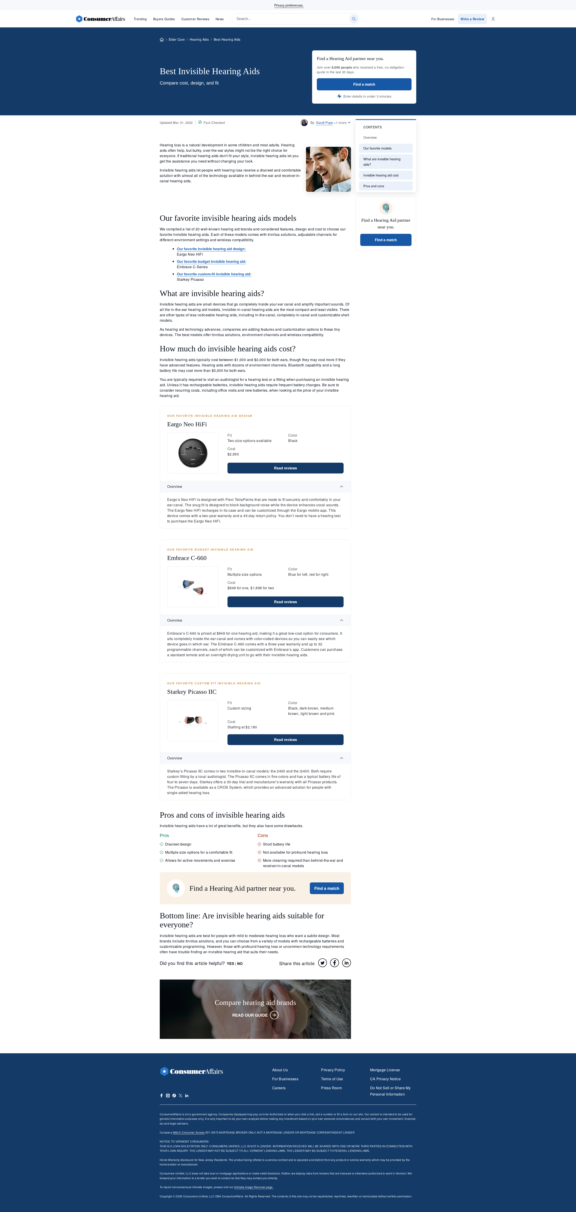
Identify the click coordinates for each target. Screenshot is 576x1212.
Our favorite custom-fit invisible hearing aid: (214, 274)
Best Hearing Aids (227, 39)
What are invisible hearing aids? (381, 161)
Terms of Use (332, 1078)
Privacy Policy (333, 1069)
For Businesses (442, 19)
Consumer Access (189, 1132)
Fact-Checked (214, 122)
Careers (279, 1087)
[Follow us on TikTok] (174, 1095)
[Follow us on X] (180, 1095)
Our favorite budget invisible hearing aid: (211, 261)
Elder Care (177, 39)
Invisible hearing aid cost (380, 175)
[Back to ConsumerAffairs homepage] (162, 40)
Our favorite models (377, 148)
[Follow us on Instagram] (168, 1095)
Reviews (195, 19)
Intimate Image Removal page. (253, 1187)
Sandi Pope (324, 122)
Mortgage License (385, 1069)
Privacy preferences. (289, 5)
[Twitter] (322, 962)
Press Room (331, 1087)
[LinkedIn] (346, 962)
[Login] (493, 18)
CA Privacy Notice (385, 1078)
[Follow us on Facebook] (161, 1095)
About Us (280, 1069)
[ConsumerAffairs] (100, 18)
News (220, 19)
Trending (140, 19)
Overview (370, 137)
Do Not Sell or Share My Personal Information (390, 1091)
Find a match (364, 84)
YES (230, 963)
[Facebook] (334, 962)
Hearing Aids (199, 39)
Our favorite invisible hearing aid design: (211, 248)
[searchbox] (296, 19)
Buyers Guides (164, 19)
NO (240, 963)
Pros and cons (373, 185)
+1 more (340, 122)
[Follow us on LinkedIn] (187, 1095)
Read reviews (285, 468)
